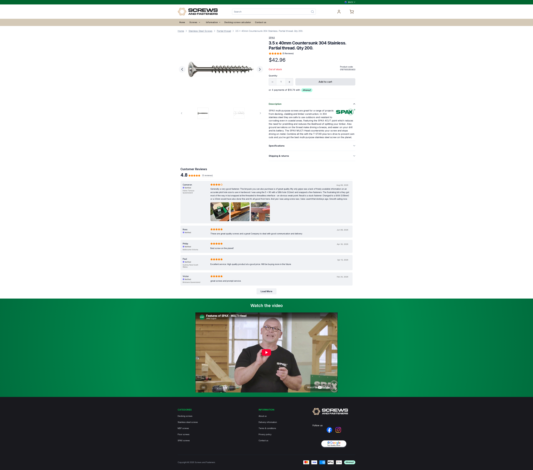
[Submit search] (312, 11)
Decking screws (185, 416)
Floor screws (183, 434)
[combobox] (349, 2)
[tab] (203, 113)
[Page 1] (202, 113)
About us (263, 416)
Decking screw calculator (237, 22)
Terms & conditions (267, 428)
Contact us (260, 22)
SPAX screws (184, 440)
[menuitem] (182, 22)
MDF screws (183, 428)
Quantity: (273, 75)
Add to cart (325, 81)
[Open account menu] (339, 11)
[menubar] (190, 22)
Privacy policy (265, 434)
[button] (221, 69)
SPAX (272, 37)
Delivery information (268, 422)
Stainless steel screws (188, 422)
